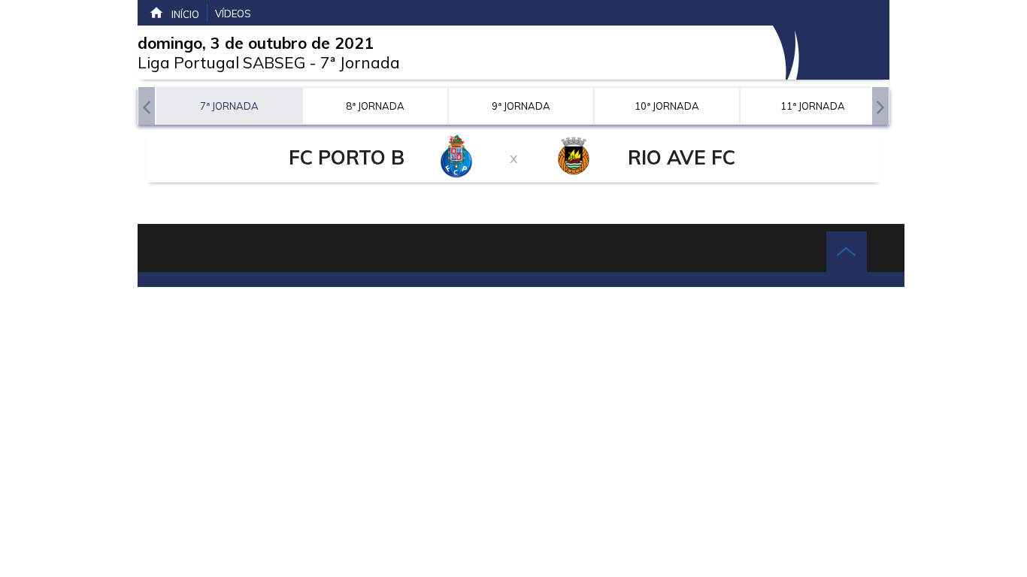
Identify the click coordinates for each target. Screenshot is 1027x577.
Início (185, 14)
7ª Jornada (360, 62)
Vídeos (233, 14)
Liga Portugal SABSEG (221, 62)
